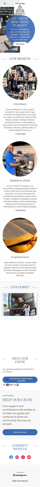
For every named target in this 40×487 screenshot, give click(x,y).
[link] (20, 3)
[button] (5, 3)
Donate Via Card (20, 432)
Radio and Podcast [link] (20, 481)
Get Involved (20, 44)
